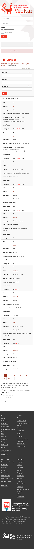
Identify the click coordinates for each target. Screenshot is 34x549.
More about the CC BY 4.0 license (12, 523)
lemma (4, 72)
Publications (5, 426)
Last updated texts (22, 439)
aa (14, 322)
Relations (4, 467)
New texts (20, 436)
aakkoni (15, 350)
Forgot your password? (7, 29)
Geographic (20, 473)
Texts (18, 418)
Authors (19, 478)
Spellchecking (21, 446)
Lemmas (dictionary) (7, 462)
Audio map (20, 428)
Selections (4, 486)
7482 (3, 378)
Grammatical (21, 484)
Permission (4, 444)
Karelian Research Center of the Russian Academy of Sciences (20, 507)
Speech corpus (21, 420)
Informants (20, 475)
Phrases (3, 470)
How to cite (4, 455)
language (5, 79)
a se (14, 245)
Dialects (19, 464)
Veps (2, 433)
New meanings (5, 475)
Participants (5, 421)
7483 (9, 378)
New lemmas (5, 473)
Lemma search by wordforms (10, 64)
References (4, 423)
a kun (15, 217)
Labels (19, 494)
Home (3, 418)
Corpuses (20, 467)
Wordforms (4, 464)
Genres (19, 470)
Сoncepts (20, 486)
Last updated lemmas (8, 478)
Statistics (4, 439)
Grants (3, 447)
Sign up (3, 27)
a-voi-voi (15, 271)
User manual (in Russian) (6, 451)
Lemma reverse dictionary (6, 482)
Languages (20, 462)
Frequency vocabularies (21, 442)
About (3, 415)
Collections (20, 431)
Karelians (4, 436)
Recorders (20, 481)
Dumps (3, 442)
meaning (5, 86)
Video (18, 433)
